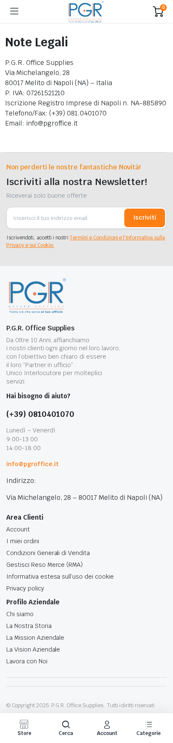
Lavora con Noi (26, 661)
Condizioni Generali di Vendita (48, 553)
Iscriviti (144, 217)
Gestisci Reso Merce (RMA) (44, 565)
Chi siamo (20, 614)
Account (18, 529)
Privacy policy (25, 588)
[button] (66, 728)
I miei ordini (22, 541)
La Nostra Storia (29, 626)
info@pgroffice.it (32, 464)
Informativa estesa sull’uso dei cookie (60, 576)
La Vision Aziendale (33, 649)
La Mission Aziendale (35, 637)
